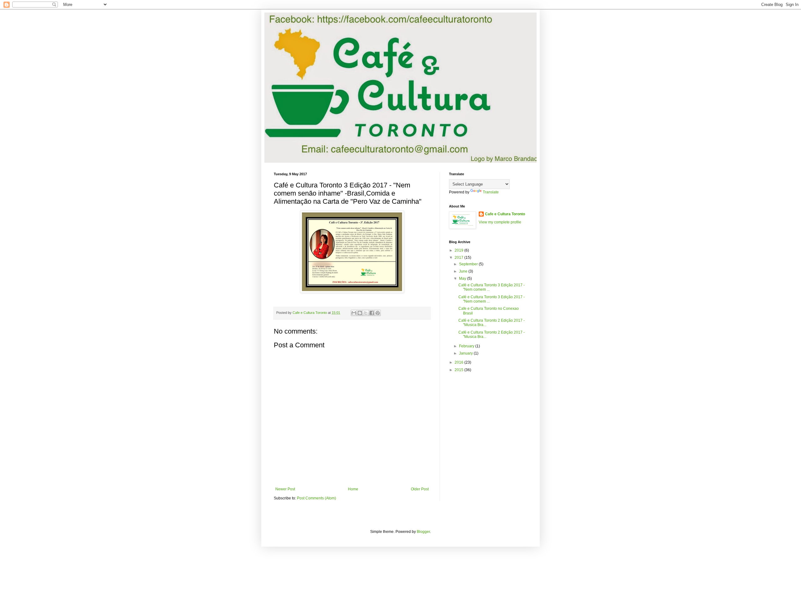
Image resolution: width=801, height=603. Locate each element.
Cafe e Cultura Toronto (505, 214)
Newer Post (285, 489)
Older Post (420, 489)
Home (353, 489)
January (466, 353)
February (467, 346)
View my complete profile (500, 222)
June (463, 271)
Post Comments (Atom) (316, 498)
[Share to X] (366, 313)
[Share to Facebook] (372, 313)
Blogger (423, 531)
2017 (459, 257)
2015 (459, 370)
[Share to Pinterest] (378, 313)
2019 (459, 250)
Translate (491, 192)
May (463, 278)
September (469, 264)
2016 (459, 362)
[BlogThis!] (360, 313)
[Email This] (354, 313)
